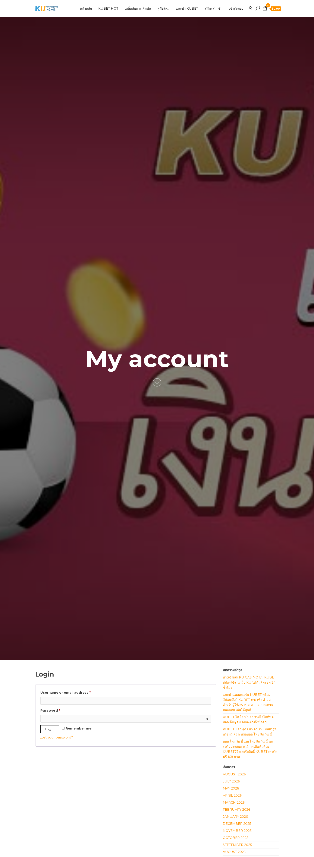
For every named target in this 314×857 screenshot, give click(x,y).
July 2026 (231, 781)
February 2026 (236, 809)
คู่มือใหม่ (163, 8)
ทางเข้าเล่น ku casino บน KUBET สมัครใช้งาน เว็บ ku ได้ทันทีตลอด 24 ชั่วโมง (249, 682)
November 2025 (237, 831)
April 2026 (232, 795)
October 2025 (235, 838)
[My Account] (250, 8)
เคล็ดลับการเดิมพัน (138, 8)
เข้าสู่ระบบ (236, 8)
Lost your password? (56, 737)
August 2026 (234, 774)
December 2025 (237, 824)
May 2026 (231, 788)
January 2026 (235, 817)
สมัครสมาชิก (213, 8)
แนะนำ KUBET (187, 8)
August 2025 (234, 852)
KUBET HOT (108, 8)
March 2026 (234, 802)
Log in (49, 729)
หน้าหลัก (86, 8)
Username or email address (73, 692)
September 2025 (237, 845)
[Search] (257, 8)
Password (58, 710)
